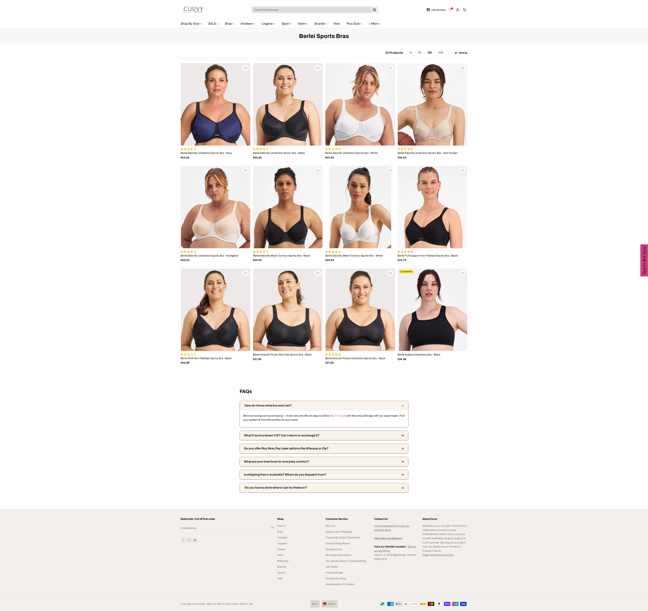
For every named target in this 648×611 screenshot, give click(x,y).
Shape (281, 549)
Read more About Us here (437, 554)
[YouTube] (195, 540)
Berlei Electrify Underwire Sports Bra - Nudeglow (209, 255)
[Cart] (464, 10)
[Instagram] (189, 540)
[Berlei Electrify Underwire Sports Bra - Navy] (216, 104)
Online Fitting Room (338, 543)
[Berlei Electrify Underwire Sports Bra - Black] (288, 104)
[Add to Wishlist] (245, 68)
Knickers (247, 23)
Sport (286, 23)
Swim (302, 23)
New (337, 23)
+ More (374, 23)
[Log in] (458, 10)
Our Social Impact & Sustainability (346, 560)
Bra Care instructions (338, 555)
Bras (229, 23)
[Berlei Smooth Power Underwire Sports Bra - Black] (360, 310)
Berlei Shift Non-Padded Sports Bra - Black (206, 358)
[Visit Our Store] (436, 10)
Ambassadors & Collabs (340, 584)
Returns (330, 525)
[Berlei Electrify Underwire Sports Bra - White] (360, 104)
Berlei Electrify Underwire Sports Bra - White (351, 152)
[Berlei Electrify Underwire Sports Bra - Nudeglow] (216, 207)
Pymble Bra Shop (336, 578)
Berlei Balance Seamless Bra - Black (419, 354)
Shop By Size (190, 23)
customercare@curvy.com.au (392, 525)
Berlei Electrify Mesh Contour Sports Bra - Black (281, 255)
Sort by (462, 52)
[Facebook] (183, 540)
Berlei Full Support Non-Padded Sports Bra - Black (428, 255)
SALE (212, 23)
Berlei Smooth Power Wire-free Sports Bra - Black (282, 354)
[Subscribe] (272, 528)
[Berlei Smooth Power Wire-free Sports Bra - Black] (288, 310)
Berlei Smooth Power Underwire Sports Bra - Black (355, 358)
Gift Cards (332, 566)
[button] (644, 260)
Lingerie (267, 23)
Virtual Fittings (334, 572)
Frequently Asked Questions (343, 537)
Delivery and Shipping (339, 531)
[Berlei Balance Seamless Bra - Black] (433, 310)
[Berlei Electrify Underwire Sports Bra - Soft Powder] (433, 104)
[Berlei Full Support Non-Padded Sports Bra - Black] (433, 207)
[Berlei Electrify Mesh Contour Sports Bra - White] (360, 207)
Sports (281, 572)
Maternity (283, 560)
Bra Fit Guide (338, 415)
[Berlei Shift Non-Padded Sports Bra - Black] (216, 310)
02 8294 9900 (382, 530)
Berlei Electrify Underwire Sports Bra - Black (279, 152)
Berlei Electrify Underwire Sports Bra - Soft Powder (428, 152)
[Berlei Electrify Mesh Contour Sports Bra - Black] (288, 207)
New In (281, 525)
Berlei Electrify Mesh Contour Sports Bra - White (354, 255)
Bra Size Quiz (334, 549)
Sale (279, 578)
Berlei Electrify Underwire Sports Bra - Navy (206, 152)
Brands (320, 23)
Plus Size (353, 23)
